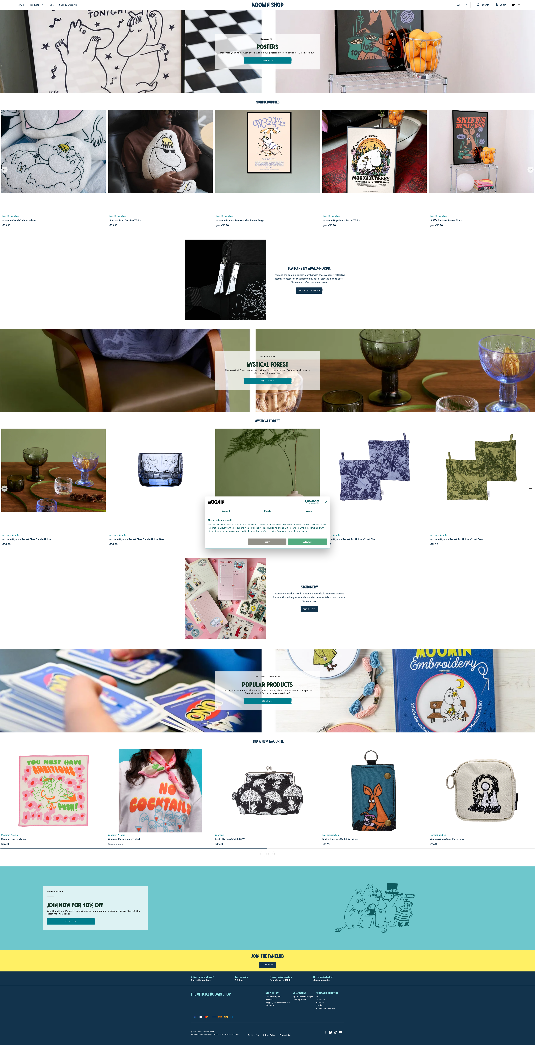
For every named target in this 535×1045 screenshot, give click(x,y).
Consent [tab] (226, 511)
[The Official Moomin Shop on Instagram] (330, 1033)
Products (34, 4)
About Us (320, 1002)
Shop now (267, 60)
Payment (269, 999)
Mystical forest (267, 421)
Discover (267, 701)
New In (21, 4)
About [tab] (309, 511)
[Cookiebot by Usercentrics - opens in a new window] (307, 502)
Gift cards (270, 1005)
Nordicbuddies (267, 102)
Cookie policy (253, 1035)
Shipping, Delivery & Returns (278, 1002)
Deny (267, 542)
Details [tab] (267, 511)
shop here (267, 380)
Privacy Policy (269, 1035)
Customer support (273, 996)
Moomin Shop (267, 4)
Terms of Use (285, 1035)
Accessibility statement (326, 1008)
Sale (52, 4)
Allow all (307, 542)
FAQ (317, 996)
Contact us (320, 999)
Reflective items (309, 290)
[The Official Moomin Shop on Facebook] (325, 1033)
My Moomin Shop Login (303, 996)
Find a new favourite (267, 741)
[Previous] (4, 170)
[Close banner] (326, 502)
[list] (267, 798)
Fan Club (319, 1005)
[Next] (530, 170)
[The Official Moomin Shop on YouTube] (340, 1033)
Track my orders (299, 999)
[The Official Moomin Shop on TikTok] (335, 1033)
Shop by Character (68, 4)
